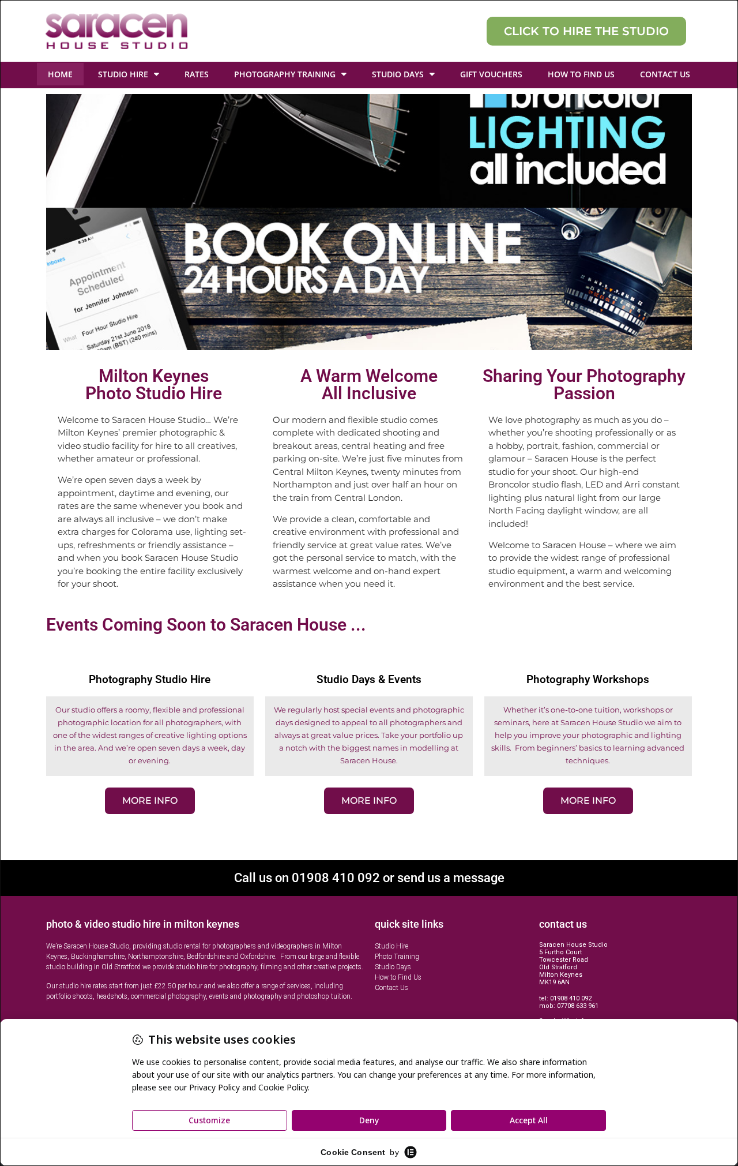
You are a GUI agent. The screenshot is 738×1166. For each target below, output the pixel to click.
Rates (196, 74)
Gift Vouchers (491, 74)
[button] (369, 222)
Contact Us (665, 74)
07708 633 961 (577, 1006)
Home (60, 74)
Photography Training (285, 74)
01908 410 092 (571, 998)
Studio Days (398, 74)
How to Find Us (581, 74)
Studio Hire (123, 74)
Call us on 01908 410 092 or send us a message (369, 878)
